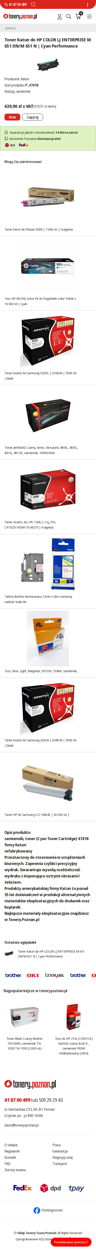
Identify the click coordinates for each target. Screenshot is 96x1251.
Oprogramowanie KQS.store (34, 1239)
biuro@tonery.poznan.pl (21, 1125)
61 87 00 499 (17, 4)
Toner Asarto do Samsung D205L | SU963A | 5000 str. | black (40, 375)
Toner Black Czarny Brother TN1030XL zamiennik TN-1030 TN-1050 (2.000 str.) (24, 1043)
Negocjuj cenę (62, 1157)
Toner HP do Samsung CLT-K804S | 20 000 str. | (36, 814)
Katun (25, 78)
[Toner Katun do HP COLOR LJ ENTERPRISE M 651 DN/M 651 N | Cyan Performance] (48, 64)
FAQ (7, 1163)
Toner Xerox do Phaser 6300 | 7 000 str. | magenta (38, 229)
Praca (56, 1144)
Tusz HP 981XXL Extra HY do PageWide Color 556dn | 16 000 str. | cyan (40, 301)
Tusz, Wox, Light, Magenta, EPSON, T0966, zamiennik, (40, 671)
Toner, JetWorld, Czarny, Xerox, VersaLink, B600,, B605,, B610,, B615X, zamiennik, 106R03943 (41, 450)
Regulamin (12, 1151)
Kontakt (10, 1157)
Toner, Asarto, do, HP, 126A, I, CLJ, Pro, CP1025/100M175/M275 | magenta (30, 524)
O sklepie (11, 1144)
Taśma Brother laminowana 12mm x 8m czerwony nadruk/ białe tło (38, 599)
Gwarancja (60, 1151)
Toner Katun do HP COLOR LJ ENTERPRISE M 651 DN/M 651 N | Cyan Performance (51, 953)
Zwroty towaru (15, 1169)
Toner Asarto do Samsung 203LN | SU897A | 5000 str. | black (40, 743)
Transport (59, 1163)
